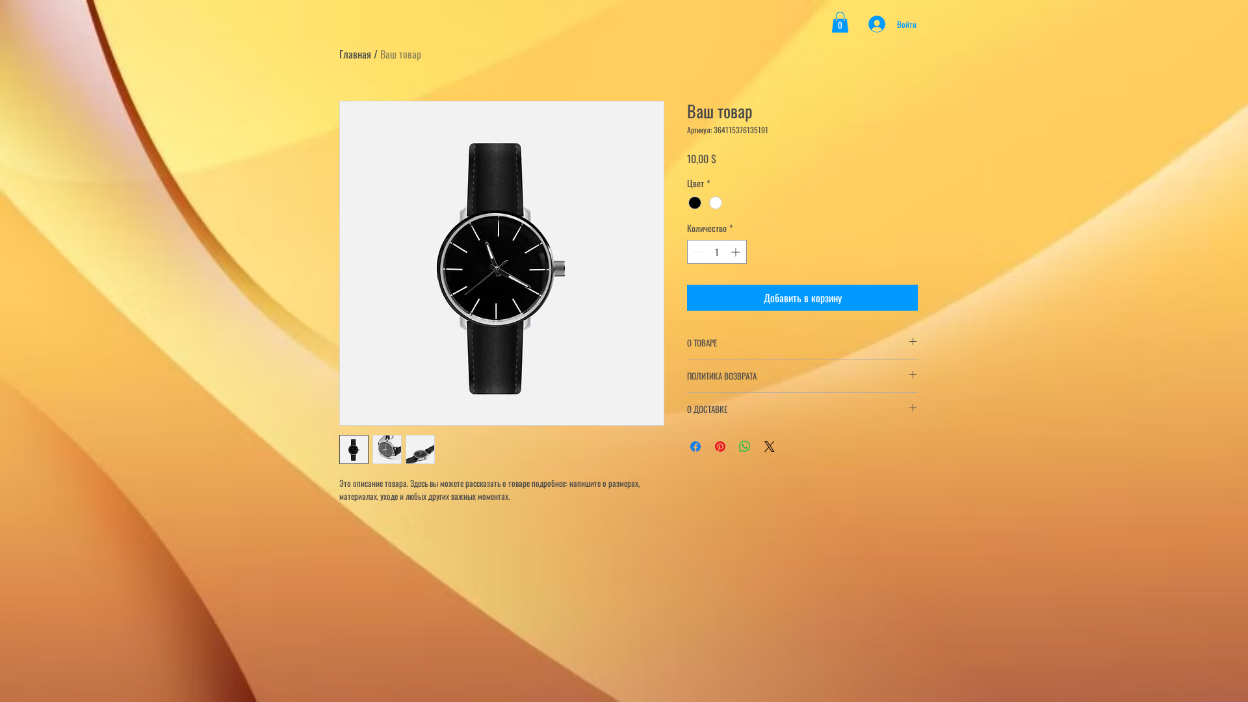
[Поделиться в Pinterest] (720, 446)
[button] (840, 22)
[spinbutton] (717, 251)
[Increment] (737, 251)
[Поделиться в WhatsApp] (745, 446)
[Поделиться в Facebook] (695, 446)
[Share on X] (769, 446)
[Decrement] (697, 251)
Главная (355, 54)
